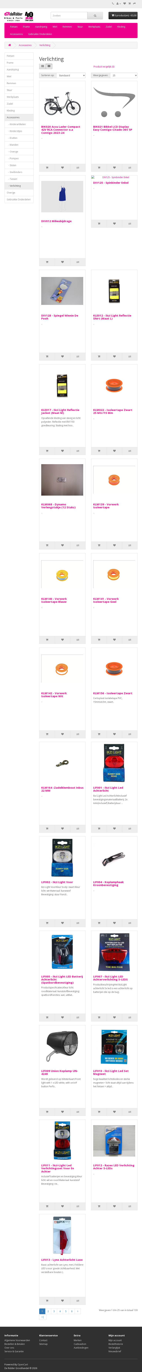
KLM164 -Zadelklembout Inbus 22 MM (62, 789)
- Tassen (12, 179)
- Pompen (13, 158)
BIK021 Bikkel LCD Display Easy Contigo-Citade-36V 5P (112, 128)
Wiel (55, 26)
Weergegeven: (100, 75)
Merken (78, 1340)
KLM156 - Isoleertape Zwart (112, 693)
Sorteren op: (47, 75)
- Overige (12, 151)
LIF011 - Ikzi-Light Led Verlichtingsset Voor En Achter (57, 1168)
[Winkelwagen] (129, 3)
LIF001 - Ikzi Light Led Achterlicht (108, 789)
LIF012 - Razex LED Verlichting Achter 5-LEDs (113, 1166)
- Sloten (11, 165)
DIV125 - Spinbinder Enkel (111, 182)
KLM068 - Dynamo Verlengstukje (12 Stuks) (58, 505)
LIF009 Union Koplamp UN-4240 (59, 1072)
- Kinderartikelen (16, 124)
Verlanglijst (114, 1347)
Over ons (9, 1347)
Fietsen (14, 26)
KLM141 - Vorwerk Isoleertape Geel (106, 600)
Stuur (80, 26)
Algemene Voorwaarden (17, 1340)
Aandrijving (41, 26)
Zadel (109, 26)
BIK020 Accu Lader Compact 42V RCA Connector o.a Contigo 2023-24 (60, 130)
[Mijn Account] (118, 3)
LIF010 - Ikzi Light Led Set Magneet (111, 1072)
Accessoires (16, 34)
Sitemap (43, 1344)
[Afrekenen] (134, 3)
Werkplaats (94, 26)
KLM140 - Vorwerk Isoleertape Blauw (54, 600)
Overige (11, 192)
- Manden (12, 144)
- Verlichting (14, 185)
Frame (26, 26)
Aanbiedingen (81, 1347)
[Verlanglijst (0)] (124, 3)
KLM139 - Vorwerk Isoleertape (106, 505)
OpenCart (23, 1364)
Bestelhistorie (116, 1344)
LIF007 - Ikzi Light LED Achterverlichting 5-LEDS (110, 978)
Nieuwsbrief (115, 1351)
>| (42, 1317)
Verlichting (44, 45)
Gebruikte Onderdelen (40, 34)
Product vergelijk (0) (104, 66)
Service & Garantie (14, 1351)
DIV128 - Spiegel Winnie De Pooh (59, 317)
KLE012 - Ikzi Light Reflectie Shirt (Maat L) (112, 317)
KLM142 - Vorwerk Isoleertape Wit (54, 694)
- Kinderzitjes (14, 131)
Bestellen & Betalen (14, 1344)
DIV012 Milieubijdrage (56, 221)
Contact (43, 1340)
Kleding (121, 26)
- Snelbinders (14, 172)
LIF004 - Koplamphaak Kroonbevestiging (108, 883)
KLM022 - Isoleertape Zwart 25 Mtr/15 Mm (112, 411)
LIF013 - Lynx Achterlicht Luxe (62, 1260)
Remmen (67, 26)
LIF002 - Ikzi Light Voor (57, 882)
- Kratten (12, 138)
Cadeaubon (80, 1344)
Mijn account (115, 1340)
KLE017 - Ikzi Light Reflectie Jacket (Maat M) (60, 411)
